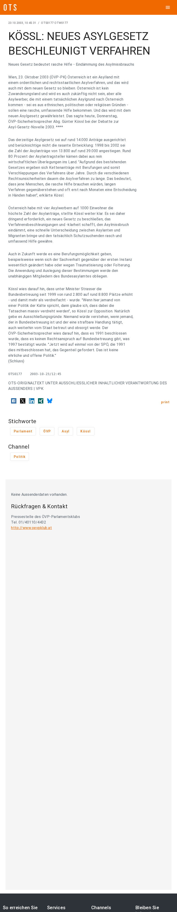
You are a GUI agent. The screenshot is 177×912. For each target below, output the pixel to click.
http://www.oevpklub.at (31, 528)
